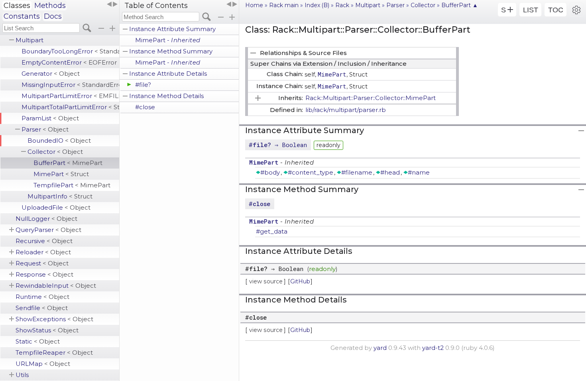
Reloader (43, 252)
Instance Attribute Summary (172, 29)
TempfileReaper (54, 352)
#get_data (271, 231)
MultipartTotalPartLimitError (70, 107)
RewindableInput (56, 285)
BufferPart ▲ (459, 5)
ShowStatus (47, 330)
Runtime (42, 296)
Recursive (44, 241)
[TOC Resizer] (231, 4)
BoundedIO (59, 140)
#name (419, 172)
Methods (50, 5)
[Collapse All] (221, 17)
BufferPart (67, 163)
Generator (51, 73)
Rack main (284, 5)
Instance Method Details (166, 96)
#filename (356, 172)
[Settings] (576, 9)
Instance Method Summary (170, 51)
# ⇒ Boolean (278, 145)
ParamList (50, 118)
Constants (22, 16)
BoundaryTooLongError (70, 51)
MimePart (61, 174)
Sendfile (42, 308)
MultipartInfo (60, 196)
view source (266, 281)
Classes (17, 5)
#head (390, 172)
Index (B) (317, 5)
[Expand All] (232, 17)
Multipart (29, 40)
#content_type (310, 172)
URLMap (43, 363)
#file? (143, 84)
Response (44, 274)
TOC (555, 10)
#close (145, 107)
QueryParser (48, 230)
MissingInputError (70, 84)
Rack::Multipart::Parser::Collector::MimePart (370, 98)
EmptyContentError (69, 62)
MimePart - (168, 40)
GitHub (300, 281)
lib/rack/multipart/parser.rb (345, 110)
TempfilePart (71, 185)
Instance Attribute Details (168, 73)
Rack (342, 5)
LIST (530, 10)
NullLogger (46, 218)
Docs (53, 16)
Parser (45, 129)
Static (38, 341)
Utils (22, 375)
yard (380, 348)
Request (42, 263)
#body (270, 172)
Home (254, 5)
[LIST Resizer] (112, 4)
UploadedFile (56, 207)
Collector (55, 151)
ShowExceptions (54, 319)
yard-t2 (433, 348)
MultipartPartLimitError (70, 96)
